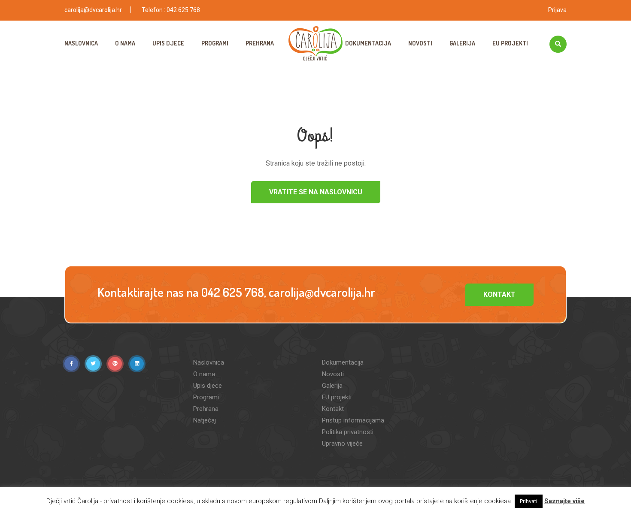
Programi (214, 43)
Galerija (462, 43)
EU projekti (510, 43)
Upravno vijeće (342, 443)
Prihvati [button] (528, 501)
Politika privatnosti (347, 432)
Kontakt (499, 294)
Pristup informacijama (353, 420)
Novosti (420, 43)
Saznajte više (564, 501)
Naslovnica (81, 43)
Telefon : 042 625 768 (171, 9)
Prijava (557, 9)
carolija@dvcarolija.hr (93, 9)
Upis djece (168, 43)
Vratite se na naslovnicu (315, 192)
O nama (125, 43)
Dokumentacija (368, 43)
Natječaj (204, 420)
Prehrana (260, 43)
